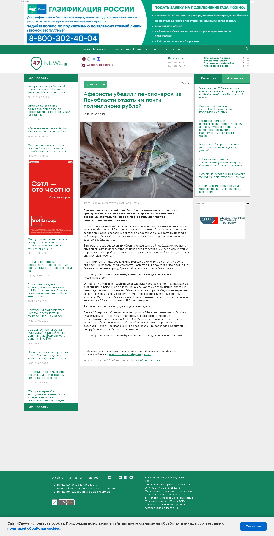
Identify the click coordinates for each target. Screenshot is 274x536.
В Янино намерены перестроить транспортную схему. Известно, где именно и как (50, 269)
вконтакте (88, 59)
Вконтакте (120, 477)
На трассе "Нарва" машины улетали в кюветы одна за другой (219, 147)
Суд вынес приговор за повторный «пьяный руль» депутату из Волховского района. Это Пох (46, 337)
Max (131, 477)
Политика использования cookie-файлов (81, 492)
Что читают (236, 78)
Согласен (253, 526)
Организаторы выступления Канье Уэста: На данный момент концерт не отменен (48, 357)
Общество (141, 49)
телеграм (93, 59)
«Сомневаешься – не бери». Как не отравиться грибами (48, 132)
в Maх (147, 355)
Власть (85, 49)
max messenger (98, 59)
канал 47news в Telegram (125, 355)
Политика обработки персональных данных (83, 488)
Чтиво (155, 49)
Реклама (92, 478)
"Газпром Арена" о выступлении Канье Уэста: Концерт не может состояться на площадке (47, 398)
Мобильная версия (84, 59)
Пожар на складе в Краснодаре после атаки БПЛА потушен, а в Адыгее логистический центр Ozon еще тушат (47, 292)
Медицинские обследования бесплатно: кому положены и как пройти (220, 189)
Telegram (125, 477)
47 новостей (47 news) (162, 478)
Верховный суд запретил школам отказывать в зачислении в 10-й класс (46, 315)
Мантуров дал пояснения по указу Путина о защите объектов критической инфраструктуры (48, 246)
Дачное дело (170, 49)
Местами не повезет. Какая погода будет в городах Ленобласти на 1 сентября (47, 150)
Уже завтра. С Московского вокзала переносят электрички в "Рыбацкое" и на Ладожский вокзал (221, 93)
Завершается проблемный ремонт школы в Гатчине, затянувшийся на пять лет (47, 91)
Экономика (100, 49)
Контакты (75, 478)
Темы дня (208, 78)
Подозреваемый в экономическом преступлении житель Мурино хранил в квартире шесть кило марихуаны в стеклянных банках (221, 128)
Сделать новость (99, 65)
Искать (247, 48)
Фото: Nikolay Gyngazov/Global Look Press (111, 203)
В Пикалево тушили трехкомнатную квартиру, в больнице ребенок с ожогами (220, 162)
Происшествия (120, 49)
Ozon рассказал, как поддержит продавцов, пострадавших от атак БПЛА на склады (49, 113)
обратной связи (150, 360)
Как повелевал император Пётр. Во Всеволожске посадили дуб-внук (218, 109)
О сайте (57, 478)
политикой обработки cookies (33, 528)
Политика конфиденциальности (75, 485)
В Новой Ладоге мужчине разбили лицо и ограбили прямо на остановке (46, 377)
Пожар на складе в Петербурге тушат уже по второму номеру (222, 175)
